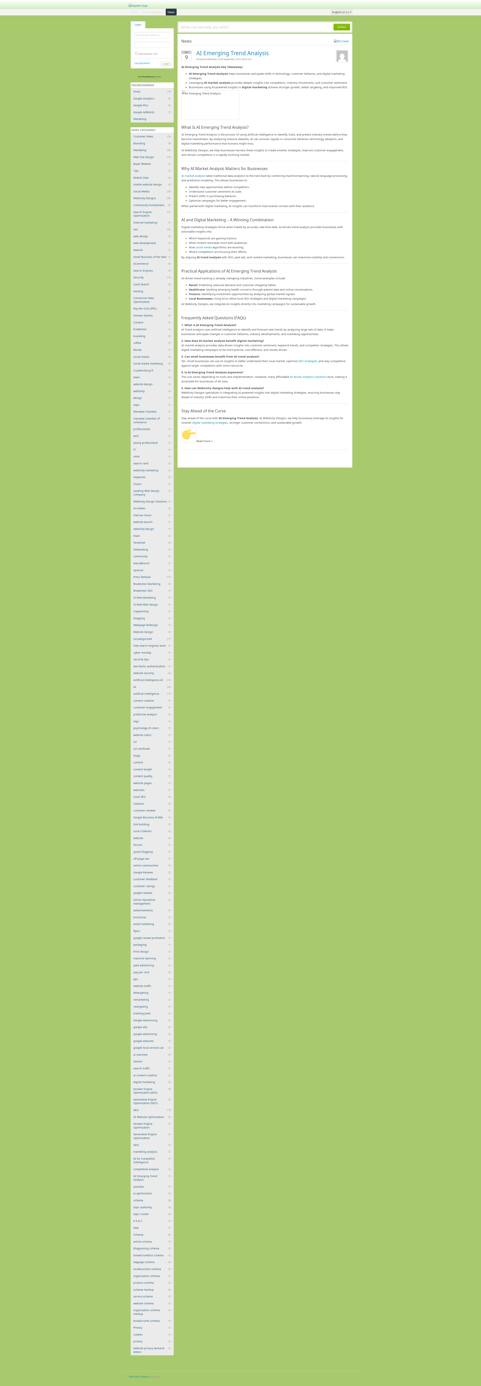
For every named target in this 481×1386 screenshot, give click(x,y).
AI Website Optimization (152, 1117)
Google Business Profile (152, 817)
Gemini (152, 1061)
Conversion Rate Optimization (152, 300)
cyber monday (152, 652)
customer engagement (152, 707)
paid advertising (152, 965)
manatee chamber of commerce (152, 420)
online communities (152, 865)
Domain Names (152, 315)
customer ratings (152, 886)
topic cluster (152, 1214)
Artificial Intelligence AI (152, 680)
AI (152, 687)
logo (152, 721)
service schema (152, 1296)
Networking (152, 549)
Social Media (152, 191)
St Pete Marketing (152, 597)
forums (152, 845)
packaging (152, 944)
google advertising (152, 1034)
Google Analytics (152, 98)
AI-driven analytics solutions (308, 377)
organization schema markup (152, 1312)
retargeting (152, 1006)
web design (152, 236)
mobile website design (152, 184)
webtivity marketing (152, 470)
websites (152, 790)
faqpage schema (152, 1262)
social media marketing (152, 363)
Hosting (152, 291)
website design (152, 384)
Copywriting (152, 611)
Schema (152, 1234)
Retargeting (152, 992)
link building (152, 824)
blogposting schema (152, 1248)
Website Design (152, 632)
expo (152, 405)
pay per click (152, 972)
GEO (152, 1145)
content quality (152, 776)
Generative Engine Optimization (152, 1136)
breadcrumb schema (152, 1321)
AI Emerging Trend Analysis (152, 1178)
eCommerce (152, 263)
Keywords (152, 477)
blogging (152, 618)
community (152, 556)
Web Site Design (152, 157)
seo (152, 229)
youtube (152, 1186)
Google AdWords (152, 112)
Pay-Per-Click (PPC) (152, 308)
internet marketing (152, 222)
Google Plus (152, 105)
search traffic (152, 1068)
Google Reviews (152, 872)
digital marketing (152, 1082)
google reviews (152, 893)
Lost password (142, 63)
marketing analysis (152, 1151)
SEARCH (341, 27)
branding (152, 336)
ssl (152, 741)
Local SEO (152, 796)
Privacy (152, 1327)
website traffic (152, 986)
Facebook (152, 542)
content (152, 762)
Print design (152, 951)
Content (152, 322)
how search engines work (152, 645)
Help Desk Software (139, 1376)
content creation (152, 700)
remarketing (152, 999)
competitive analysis (152, 1169)
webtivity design (152, 529)
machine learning (152, 958)
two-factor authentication (152, 666)
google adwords (152, 1041)
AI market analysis (193, 176)
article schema (152, 1241)
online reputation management (152, 901)
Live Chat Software (145, 76)
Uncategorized (152, 639)
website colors (152, 735)
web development (152, 243)
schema (152, 1200)
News (171, 12)
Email (152, 91)
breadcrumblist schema (152, 1255)
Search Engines (152, 270)
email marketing (152, 924)
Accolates (152, 508)
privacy (152, 1341)
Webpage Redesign (152, 625)
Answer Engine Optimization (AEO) (152, 1090)
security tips (152, 659)
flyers (152, 931)
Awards (152, 250)
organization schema (152, 1276)
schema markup (152, 1289)
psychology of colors (152, 728)
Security (152, 277)
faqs (152, 1227)
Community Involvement (152, 205)
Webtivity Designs (152, 198)
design (152, 398)
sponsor (152, 570)
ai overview (152, 1054)
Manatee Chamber (152, 411)
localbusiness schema (152, 1269)
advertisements (152, 910)
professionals (152, 429)
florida (152, 350)
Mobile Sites (152, 177)
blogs (152, 755)
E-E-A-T (152, 1221)
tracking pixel (152, 1013)
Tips (152, 170)
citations (152, 803)
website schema (152, 1303)
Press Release (152, 577)
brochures (152, 917)
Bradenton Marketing (152, 584)
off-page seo (152, 858)
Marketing (139, 119)
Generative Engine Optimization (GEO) (152, 1101)
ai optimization (152, 1193)
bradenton (152, 329)
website (152, 838)
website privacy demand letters (152, 1350)
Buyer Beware (152, 164)
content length (152, 769)
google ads (152, 1027)
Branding (152, 143)
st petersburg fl (152, 370)
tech (152, 436)
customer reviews (152, 810)
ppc (152, 979)
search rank (152, 463)
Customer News (152, 136)
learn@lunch (152, 563)
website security (152, 673)
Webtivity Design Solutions (152, 501)
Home (134, 12)
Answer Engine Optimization (152, 1125)
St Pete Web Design (152, 604)
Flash (152, 536)
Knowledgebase (153, 12)
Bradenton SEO (152, 590)
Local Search (152, 284)
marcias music (152, 515)
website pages (152, 783)
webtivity (152, 391)
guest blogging (152, 851)
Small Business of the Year (152, 257)
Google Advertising (152, 1020)
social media (152, 357)
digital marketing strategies (210, 422)
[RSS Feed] (341, 41)
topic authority (152, 1207)
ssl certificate (152, 748)
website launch (152, 522)
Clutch (152, 484)
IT (152, 449)
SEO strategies (307, 361)
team (152, 377)
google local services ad (152, 1047)
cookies (152, 1334)
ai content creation (152, 1075)
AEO (152, 1110)
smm (152, 456)
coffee (152, 343)
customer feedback (152, 879)
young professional (152, 442)
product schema (152, 1282)
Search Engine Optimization (152, 214)
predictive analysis (152, 714)
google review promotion (152, 938)
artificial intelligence (152, 693)
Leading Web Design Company (152, 492)
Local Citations (152, 831)
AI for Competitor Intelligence (152, 1160)
